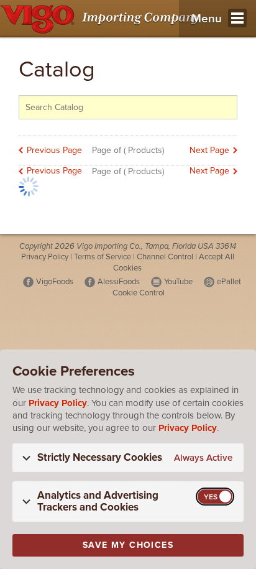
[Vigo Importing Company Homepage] (102, 18)
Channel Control (165, 257)
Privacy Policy (44, 257)
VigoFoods (54, 282)
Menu (206, 18)
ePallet (229, 282)
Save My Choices (128, 545)
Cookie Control (138, 293)
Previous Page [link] (54, 150)
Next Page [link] (209, 150)
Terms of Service (102, 257)
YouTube (178, 282)
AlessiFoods (119, 282)
